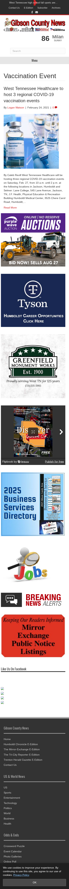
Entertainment (12, 797)
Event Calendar (13, 851)
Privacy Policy (21, 874)
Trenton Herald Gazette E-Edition (23, 759)
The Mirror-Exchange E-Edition (22, 749)
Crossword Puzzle (14, 846)
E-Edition (28, 8)
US (5, 787)
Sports (7, 792)
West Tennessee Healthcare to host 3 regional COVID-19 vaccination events (33, 94)
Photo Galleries (13, 856)
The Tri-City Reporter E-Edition (22, 754)
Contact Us (14, 8)
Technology (10, 803)
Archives (56, 8)
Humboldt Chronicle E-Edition (21, 744)
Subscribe (42, 8)
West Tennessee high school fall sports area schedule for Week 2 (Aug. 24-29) (33, 2)
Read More (10, 207)
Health (7, 823)
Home (7, 739)
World (7, 813)
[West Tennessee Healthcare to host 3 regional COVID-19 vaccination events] (31, 141)
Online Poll (10, 861)
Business (9, 818)
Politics (8, 808)
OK (34, 882)
